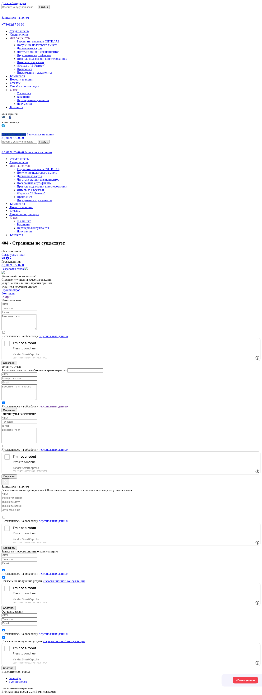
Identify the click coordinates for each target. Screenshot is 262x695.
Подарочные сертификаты (34, 55)
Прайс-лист (24, 69)
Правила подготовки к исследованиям (42, 58)
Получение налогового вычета (37, 44)
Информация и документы (34, 72)
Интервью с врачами (30, 62)
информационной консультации (64, 581)
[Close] (5, 482)
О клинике (24, 93)
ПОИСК (43, 7)
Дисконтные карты (29, 48)
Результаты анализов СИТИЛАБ (38, 41)
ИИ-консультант (245, 680)
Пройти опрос (11, 290)
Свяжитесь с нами (13, 254)
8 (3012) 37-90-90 (13, 152)
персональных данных (53, 336)
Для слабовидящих (14, 3)
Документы (24, 103)
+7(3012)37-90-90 (13, 24)
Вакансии (23, 96)
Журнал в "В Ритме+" (31, 65)
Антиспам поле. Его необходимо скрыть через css (34, 370)
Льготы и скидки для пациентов (38, 51)
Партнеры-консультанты (33, 100)
